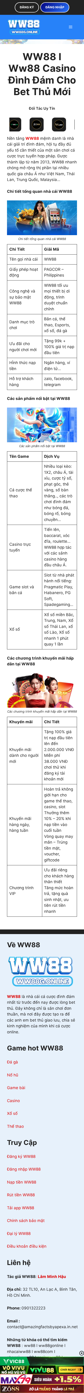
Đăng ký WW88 (21, 1156)
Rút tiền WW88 (21, 1195)
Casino (13, 1100)
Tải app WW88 (20, 1208)
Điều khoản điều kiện (26, 1246)
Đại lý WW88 (19, 1233)
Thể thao (15, 1126)
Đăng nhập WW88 (24, 1169)
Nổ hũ (12, 1075)
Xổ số (12, 1113)
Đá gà (12, 1062)
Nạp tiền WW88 (21, 1182)
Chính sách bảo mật (26, 1220)
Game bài (16, 1087)
